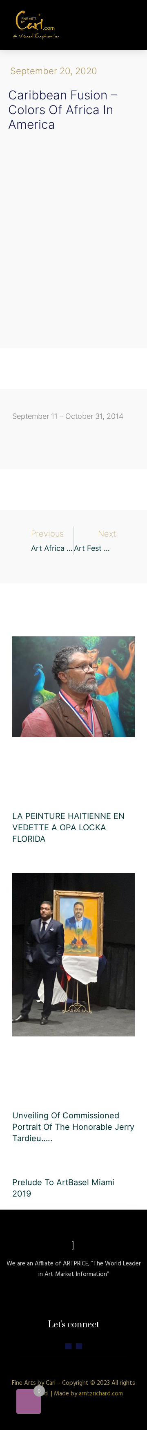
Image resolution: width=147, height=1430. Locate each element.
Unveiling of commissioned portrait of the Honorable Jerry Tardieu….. (73, 1127)
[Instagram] (68, 1346)
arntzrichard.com (101, 1394)
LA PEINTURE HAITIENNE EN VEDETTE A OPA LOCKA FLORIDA (68, 827)
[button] (131, 25)
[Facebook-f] (79, 1346)
